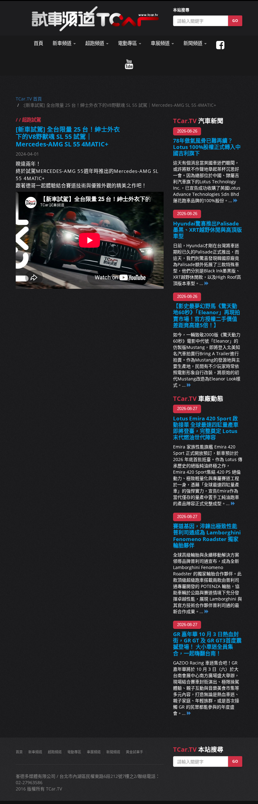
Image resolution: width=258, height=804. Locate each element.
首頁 (38, 43)
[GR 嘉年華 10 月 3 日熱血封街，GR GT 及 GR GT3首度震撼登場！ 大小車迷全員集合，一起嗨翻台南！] (189, 713)
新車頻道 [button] (63, 43)
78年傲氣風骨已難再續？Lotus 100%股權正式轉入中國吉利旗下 (207, 147)
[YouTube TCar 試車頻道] (129, 64)
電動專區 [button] (128, 43)
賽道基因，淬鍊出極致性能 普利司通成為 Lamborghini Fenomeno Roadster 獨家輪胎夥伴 (207, 535)
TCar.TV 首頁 (29, 99)
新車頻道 (35, 752)
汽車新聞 (198, 121)
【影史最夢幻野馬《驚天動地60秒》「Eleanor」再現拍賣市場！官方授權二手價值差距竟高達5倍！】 (206, 315)
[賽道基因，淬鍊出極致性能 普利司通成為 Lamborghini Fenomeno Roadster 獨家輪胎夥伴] (207, 611)
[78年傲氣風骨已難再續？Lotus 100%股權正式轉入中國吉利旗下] (235, 200)
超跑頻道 (55, 752)
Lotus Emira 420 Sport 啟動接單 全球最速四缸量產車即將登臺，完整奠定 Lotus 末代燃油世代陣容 (205, 428)
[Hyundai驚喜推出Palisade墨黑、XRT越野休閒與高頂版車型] (207, 283)
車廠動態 (198, 398)
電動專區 (74, 752)
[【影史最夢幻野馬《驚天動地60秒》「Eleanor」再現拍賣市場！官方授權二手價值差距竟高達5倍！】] (189, 385)
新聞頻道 (113, 752)
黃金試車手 (134, 752)
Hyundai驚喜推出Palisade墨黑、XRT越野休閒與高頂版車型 (207, 230)
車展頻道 (94, 752)
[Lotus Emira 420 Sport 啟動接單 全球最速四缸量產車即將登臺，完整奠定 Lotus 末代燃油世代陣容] (233, 503)
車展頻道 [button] (161, 43)
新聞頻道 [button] (193, 43)
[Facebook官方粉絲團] (220, 45)
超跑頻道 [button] (95, 43)
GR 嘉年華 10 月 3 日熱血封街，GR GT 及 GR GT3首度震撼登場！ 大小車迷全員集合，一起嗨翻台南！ (207, 643)
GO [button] (235, 20)
